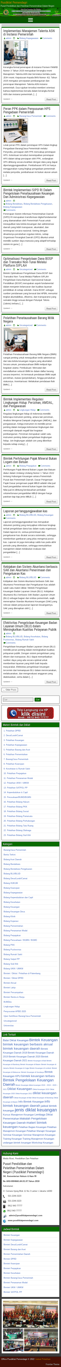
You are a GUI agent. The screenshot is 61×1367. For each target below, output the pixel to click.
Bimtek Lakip (9, 987)
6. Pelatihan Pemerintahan (16, 754)
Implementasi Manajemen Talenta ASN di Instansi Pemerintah (29, 32)
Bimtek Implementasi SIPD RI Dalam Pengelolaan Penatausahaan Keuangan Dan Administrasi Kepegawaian (28, 193)
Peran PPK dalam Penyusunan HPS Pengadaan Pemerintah (26, 110)
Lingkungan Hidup (27, 410)
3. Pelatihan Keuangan (14, 740)
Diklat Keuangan (19, 1089)
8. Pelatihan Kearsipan (14, 764)
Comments (47, 38)
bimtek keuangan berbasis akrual (28, 1044)
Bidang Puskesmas (12, 949)
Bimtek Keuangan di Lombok (40, 1068)
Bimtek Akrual (10, 983)
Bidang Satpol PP (12, 959)
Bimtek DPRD (10, 1259)
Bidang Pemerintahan (13, 926)
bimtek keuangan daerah (21, 1048)
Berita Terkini (9, 854)
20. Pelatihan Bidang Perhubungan (19, 821)
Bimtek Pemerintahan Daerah (17, 1254)
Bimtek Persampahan (13, 992)
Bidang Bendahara (14, 204)
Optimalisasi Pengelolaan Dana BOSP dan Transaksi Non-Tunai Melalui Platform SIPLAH (28, 262)
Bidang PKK (9, 945)
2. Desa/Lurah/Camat (13, 735)
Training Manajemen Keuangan (38, 1138)
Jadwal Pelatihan (42, 1359)
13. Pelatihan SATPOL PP (16, 788)
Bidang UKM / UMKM (13, 968)
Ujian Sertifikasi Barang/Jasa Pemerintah (22, 1016)
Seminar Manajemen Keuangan (39, 1135)
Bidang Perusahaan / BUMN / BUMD (20, 940)
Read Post (51, 99)
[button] (30, 1314)
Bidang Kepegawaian (28, 38)
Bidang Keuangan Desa (14, 911)
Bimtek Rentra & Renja (14, 997)
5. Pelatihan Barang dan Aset (17, 750)
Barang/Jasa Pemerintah (30, 116)
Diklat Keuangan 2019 (41, 1089)
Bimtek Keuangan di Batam (30, 1064)
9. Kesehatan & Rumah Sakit (17, 769)
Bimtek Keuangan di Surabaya (32, 1072)
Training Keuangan (12, 1138)
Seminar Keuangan (13, 1135)
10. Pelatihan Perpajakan (15, 773)
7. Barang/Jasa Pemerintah (16, 759)
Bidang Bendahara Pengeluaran (38, 204)
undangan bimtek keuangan (17, 1142)
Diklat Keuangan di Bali (22, 1098)
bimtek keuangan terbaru (38, 1076)
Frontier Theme (52, 1364)
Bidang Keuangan (45, 515)
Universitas (9, 1025)
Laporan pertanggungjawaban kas (25, 511)
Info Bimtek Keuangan (31, 1101)
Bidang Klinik (9, 916)
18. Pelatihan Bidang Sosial (16, 811)
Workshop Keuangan (42, 1142)
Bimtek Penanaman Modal (16, 1282)
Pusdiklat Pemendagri (14, 2)
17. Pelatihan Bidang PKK (15, 807)
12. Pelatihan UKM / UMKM (16, 783)
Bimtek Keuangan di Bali (37, 1061)
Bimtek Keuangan (43, 1040)
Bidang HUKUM (11, 883)
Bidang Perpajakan (27, 466)
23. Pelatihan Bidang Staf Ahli (17, 835)
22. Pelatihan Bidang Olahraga (17, 830)
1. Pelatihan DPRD (12, 731)
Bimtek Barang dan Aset (15, 1249)
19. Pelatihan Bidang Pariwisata (18, 816)
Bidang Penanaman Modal (15, 930)
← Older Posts (9, 690)
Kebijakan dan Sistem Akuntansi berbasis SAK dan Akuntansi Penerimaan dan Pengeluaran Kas (30, 570)
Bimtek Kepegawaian (13, 1240)
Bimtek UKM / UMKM (13, 1287)
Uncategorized (25, 269)
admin (8, 38)
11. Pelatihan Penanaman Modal (18, 778)
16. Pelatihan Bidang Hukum (16, 802)
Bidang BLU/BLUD (27, 515)
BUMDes (8, 1002)
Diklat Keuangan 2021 (23, 1093)
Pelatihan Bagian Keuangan (32, 1127)
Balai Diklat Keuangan (16, 1040)
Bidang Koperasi (11, 921)
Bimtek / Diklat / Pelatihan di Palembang (22, 973)
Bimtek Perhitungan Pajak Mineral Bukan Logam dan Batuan (30, 460)
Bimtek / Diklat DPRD (13, 978)
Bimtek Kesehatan (12, 1273)
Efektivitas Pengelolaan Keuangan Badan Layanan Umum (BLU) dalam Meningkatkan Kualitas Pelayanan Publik (30, 626)
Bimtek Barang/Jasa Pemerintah (18, 1278)
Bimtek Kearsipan (12, 1263)
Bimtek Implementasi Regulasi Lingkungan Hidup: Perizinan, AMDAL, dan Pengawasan (28, 402)
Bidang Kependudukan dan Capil (18, 897)
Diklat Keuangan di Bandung (42, 1098)
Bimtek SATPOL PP (13, 1292)
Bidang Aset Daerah (13, 859)
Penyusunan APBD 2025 (15, 1011)
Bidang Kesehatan (32, 636)
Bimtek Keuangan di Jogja (19, 1068)
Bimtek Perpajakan (12, 1268)
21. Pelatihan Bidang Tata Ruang (18, 826)
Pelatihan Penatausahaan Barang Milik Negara (28, 319)
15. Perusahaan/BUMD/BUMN (17, 797)
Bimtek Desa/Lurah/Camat (16, 1244)
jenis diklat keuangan (36, 1109)
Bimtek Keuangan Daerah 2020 (25, 1056)
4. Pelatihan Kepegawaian (15, 745)
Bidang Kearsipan (12, 888)
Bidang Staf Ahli (11, 964)
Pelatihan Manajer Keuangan (41, 1131)
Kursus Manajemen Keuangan (18, 1114)
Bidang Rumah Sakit (24, 640)
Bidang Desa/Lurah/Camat (15, 878)
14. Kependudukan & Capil (16, 792)
